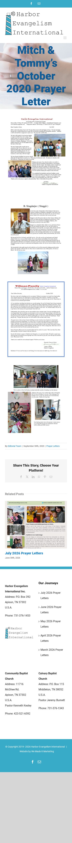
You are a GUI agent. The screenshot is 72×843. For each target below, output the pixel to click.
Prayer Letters (53, 446)
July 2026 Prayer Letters (36, 525)
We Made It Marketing (42, 751)
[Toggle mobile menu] (65, 38)
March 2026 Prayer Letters (52, 652)
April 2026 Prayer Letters (51, 638)
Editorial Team (14, 446)
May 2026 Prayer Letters (51, 624)
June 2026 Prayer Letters (51, 609)
